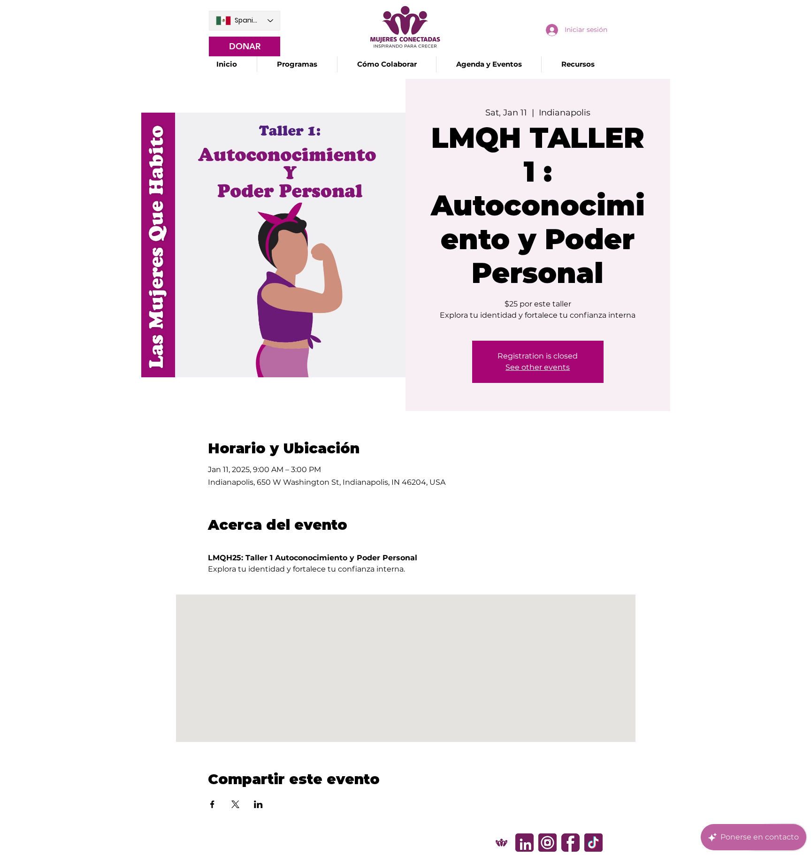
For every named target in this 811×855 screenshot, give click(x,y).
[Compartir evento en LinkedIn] (258, 804)
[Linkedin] (524, 842)
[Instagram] (547, 842)
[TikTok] (593, 842)
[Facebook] (570, 842)
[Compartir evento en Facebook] (212, 804)
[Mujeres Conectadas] (501, 842)
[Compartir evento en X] (235, 804)
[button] (297, 64)
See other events (537, 367)
